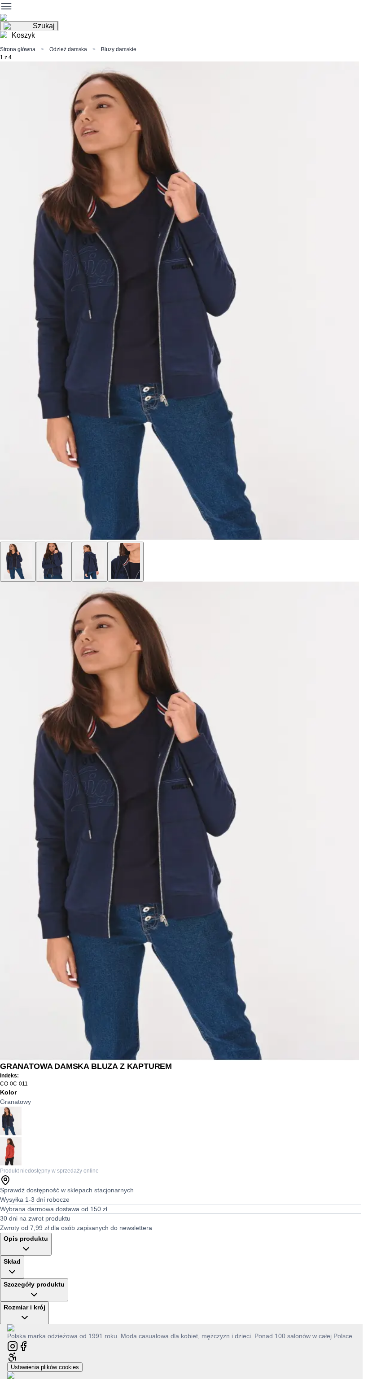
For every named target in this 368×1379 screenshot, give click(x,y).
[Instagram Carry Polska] (12, 1345)
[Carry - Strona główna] (19, 1327)
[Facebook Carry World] (23, 1345)
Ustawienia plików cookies (45, 1367)
